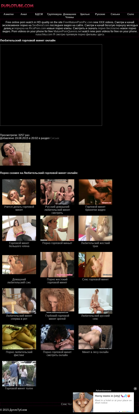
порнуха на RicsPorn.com (30, 28)
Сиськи (54, 138)
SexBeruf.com (40, 25)
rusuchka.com (44, 34)
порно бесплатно (109, 28)
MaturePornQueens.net (68, 31)
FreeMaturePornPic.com (78, 22)
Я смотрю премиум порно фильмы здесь (78, 34)
